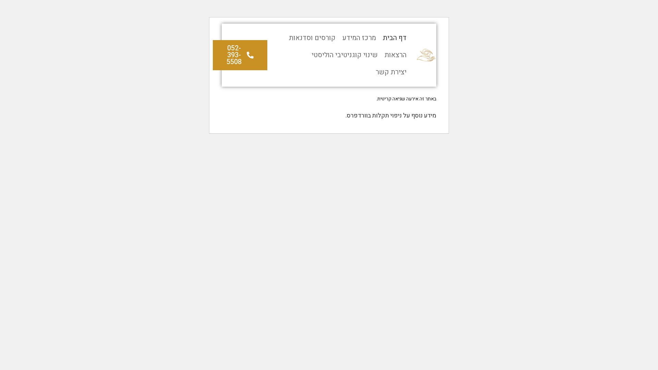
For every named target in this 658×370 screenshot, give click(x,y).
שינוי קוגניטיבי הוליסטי (345, 55)
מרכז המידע (359, 38)
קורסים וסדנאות (312, 38)
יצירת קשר (391, 72)
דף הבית (394, 38)
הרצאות (395, 55)
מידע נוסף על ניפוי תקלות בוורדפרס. (390, 115)
